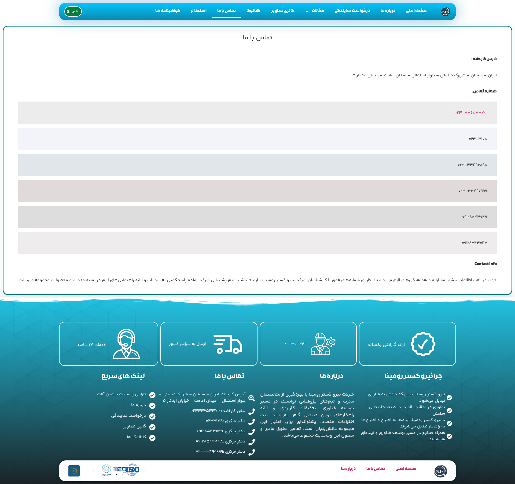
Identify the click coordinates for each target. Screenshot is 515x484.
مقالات (318, 11)
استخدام (199, 11)
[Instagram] (74, 470)
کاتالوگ (253, 11)
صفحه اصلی (416, 11)
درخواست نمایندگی (352, 11)
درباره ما (388, 11)
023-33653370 (470, 113)
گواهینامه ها (167, 11)
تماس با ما (226, 11)
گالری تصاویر (282, 11)
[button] (110, 474)
